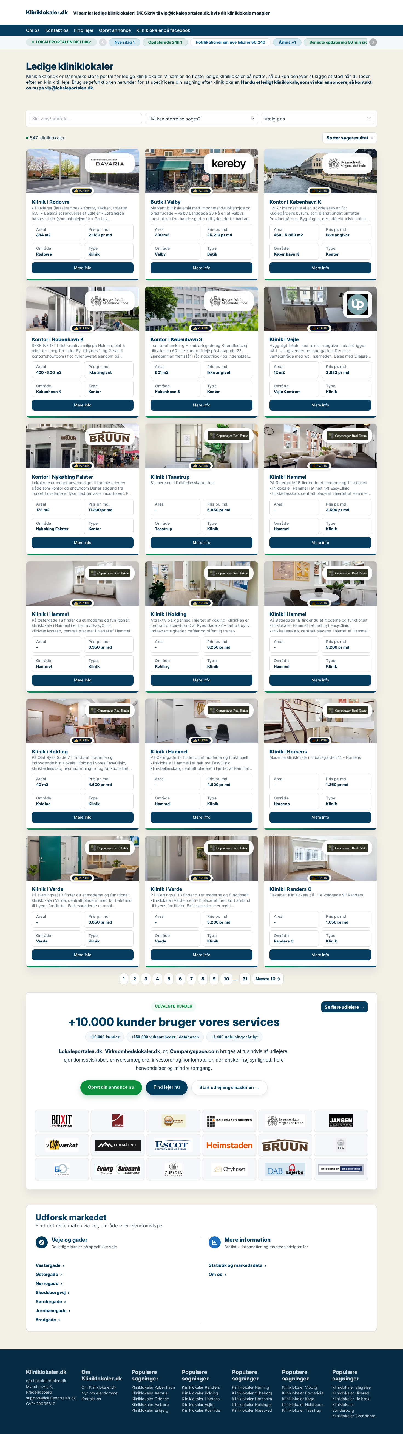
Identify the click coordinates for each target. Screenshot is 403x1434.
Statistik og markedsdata (235, 1265)
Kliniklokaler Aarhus (149, 1393)
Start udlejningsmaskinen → (229, 1087)
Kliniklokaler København (153, 1387)
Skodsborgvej (51, 1292)
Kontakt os (57, 30)
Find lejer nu (167, 1087)
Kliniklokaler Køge (298, 1398)
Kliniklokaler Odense (150, 1398)
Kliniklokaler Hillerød (350, 1393)
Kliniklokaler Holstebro (302, 1404)
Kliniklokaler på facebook (164, 30)
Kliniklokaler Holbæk (351, 1398)
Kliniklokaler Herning (250, 1387)
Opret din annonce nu (111, 1087)
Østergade (47, 1274)
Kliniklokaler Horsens (201, 1398)
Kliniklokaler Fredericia (302, 1393)
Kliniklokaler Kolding (200, 1393)
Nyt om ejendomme (99, 1393)
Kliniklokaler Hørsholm (252, 1398)
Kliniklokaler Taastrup (301, 1410)
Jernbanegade (51, 1310)
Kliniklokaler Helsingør (252, 1404)
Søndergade (49, 1301)
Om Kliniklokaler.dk (99, 1387)
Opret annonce (115, 30)
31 (245, 978)
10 (226, 978)
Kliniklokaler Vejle (197, 1404)
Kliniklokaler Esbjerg (150, 1410)
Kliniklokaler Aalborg (150, 1404)
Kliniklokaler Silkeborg (252, 1393)
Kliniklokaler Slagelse (351, 1387)
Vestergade (48, 1265)
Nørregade (47, 1283)
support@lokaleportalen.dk (51, 1398)
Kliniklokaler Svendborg (354, 1415)
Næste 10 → (268, 978)
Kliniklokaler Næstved (252, 1410)
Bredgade (46, 1319)
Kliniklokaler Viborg (299, 1387)
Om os (33, 30)
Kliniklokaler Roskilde (201, 1410)
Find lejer (83, 30)
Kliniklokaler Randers (201, 1387)
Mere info (83, 267)
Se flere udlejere (345, 1007)
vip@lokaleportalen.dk (69, 88)
